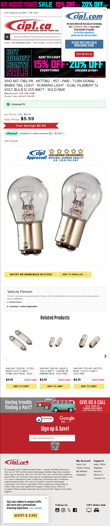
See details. (36, 508)
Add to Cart (21, 386)
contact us (18, 299)
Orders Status (83, 467)
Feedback (81, 474)
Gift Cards (33, 13)
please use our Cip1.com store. (84, 35)
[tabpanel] (21, 358)
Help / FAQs (100, 464)
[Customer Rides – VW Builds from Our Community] (96, 510)
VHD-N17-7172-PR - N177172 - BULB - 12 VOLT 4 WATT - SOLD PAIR (88, 371)
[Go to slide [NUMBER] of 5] (5, 356)
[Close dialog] (104, 9)
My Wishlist (81, 471)
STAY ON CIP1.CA (84, 54)
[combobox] (58, 37)
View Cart (81, 464)
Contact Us (99, 478)
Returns (97, 471)
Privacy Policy (50, 486)
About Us (98, 474)
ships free (30, 380)
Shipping (98, 467)
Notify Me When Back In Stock (31, 274)
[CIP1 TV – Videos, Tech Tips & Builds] (89, 510)
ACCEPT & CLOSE (25, 515)
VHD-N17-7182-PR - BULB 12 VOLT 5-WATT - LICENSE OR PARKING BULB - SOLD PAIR (54, 371)
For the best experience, (84, 32)
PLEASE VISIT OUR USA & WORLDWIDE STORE (84, 44)
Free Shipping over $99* (15, 13)
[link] (27, 4)
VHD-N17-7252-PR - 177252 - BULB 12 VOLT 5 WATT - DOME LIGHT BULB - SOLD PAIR (20, 372)
